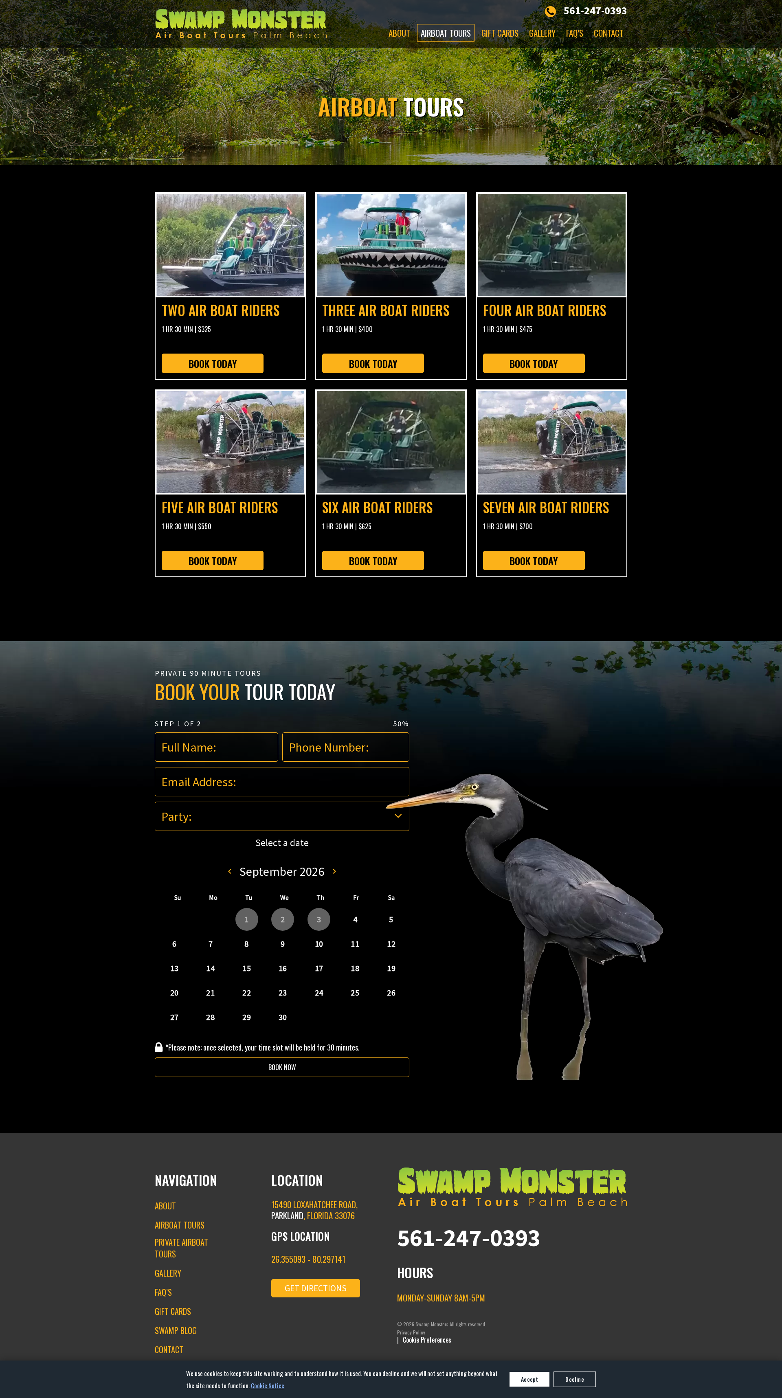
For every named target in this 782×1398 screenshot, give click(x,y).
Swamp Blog (176, 1330)
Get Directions (316, 1288)
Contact (609, 32)
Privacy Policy (411, 1332)
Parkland (287, 1215)
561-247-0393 (595, 10)
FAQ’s (574, 32)
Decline (574, 1379)
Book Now (282, 1067)
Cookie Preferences (427, 1340)
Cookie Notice (267, 1385)
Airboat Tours (446, 32)
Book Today (213, 363)
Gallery (542, 32)
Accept (529, 1379)
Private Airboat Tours (181, 1248)
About (399, 32)
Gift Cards (499, 32)
